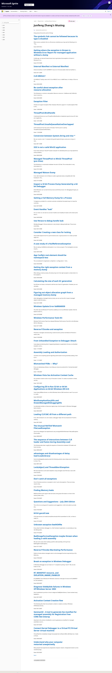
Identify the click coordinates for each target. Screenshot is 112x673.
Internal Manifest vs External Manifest (51, 66)
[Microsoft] (2, 11)
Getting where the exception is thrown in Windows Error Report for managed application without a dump (55, 52)
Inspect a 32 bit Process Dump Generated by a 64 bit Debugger (56, 185)
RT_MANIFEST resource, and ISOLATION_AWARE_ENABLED (47, 574)
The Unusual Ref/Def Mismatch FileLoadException (48, 427)
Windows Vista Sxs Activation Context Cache (53, 375)
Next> (35, 655)
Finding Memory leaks (44, 490)
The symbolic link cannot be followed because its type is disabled (56, 37)
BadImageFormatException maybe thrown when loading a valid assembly (56, 537)
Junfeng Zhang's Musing (50, 21)
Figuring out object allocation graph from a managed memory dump (53, 293)
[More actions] (77, 21)
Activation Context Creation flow (48, 600)
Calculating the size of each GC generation (53, 281)
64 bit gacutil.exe (41, 513)
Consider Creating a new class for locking (52, 232)
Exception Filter (41, 101)
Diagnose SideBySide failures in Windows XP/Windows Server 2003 (52, 587)
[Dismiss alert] (109, 3)
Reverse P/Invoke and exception (48, 329)
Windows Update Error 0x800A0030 (49, 306)
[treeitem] (10, 25)
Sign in (108, 11)
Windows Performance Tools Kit (48, 318)
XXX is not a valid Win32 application (50, 147)
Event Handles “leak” (43, 209)
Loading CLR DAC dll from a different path (52, 414)
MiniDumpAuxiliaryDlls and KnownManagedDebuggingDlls (48, 401)
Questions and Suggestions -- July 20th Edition (54, 501)
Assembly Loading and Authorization (50, 352)
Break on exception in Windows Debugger (52, 561)
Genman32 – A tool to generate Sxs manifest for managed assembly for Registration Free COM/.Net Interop (55, 614)
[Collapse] (19, 20)
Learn (35, 21)
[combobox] (10, 23)
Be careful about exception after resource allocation (48, 88)
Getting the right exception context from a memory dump (53, 268)
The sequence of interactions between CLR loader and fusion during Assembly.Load (53, 440)
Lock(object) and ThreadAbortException (51, 467)
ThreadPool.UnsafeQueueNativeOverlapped (54, 124)
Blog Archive (40, 21)
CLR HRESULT (39, 76)
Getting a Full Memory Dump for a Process (53, 198)
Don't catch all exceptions (45, 478)
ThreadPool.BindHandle (44, 113)
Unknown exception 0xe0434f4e (48, 524)
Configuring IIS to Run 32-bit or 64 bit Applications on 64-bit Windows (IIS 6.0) (51, 387)
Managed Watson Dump (44, 172)
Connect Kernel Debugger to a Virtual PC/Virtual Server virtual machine (55, 629)
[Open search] (105, 11)
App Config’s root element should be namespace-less (50, 256)
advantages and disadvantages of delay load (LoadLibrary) (52, 454)
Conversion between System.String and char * (54, 136)
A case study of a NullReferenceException (52, 243)
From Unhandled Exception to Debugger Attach (55, 340)
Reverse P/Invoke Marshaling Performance (53, 550)
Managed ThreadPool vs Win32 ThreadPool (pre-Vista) (53, 159)
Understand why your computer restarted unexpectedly (48, 643)
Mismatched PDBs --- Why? (46, 363)
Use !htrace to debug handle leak (49, 221)
